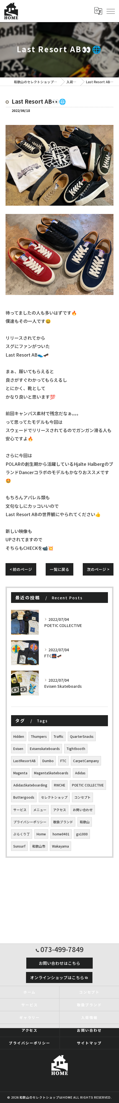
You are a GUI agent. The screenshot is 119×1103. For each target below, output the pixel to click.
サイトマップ (89, 1043)
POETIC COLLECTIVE (88, 785)
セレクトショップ (54, 797)
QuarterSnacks (82, 736)
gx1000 (82, 834)
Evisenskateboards (45, 748)
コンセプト (82, 797)
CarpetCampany (86, 761)
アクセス (59, 809)
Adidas (80, 773)
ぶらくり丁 (21, 834)
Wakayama (60, 846)
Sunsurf (19, 846)
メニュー (39, 809)
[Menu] (110, 11)
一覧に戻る (59, 569)
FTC (63, 761)
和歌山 (85, 822)
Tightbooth (75, 748)
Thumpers (39, 736)
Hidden (18, 736)
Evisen (18, 748)
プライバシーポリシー (29, 822)
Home (41, 834)
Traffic (58, 736)
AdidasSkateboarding (30, 785)
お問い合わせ (83, 809)
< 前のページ (21, 569)
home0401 (61, 834)
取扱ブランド (63, 822)
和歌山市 (38, 846)
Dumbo (48, 761)
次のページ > (98, 569)
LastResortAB (24, 761)
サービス (20, 809)
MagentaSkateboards (51, 773)
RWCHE (59, 785)
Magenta (20, 773)
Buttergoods (23, 797)
